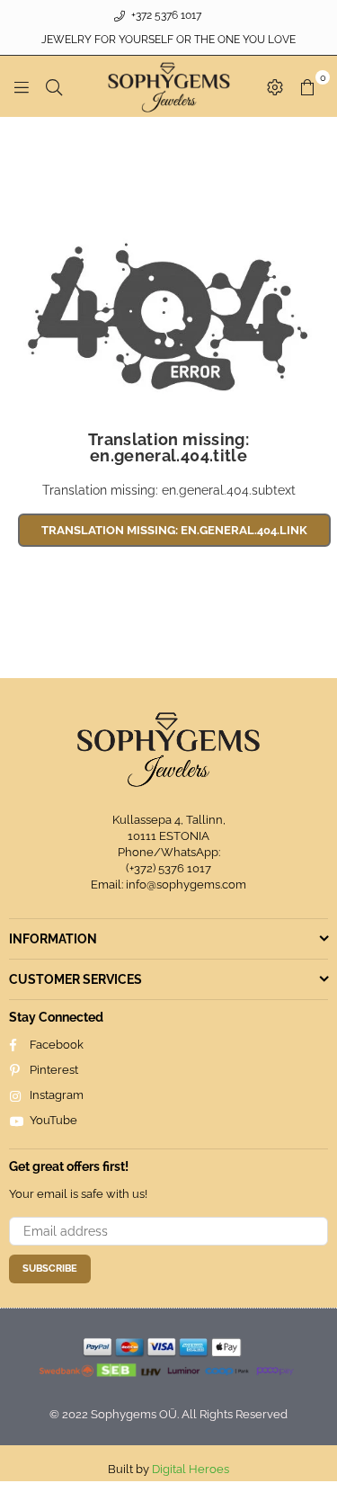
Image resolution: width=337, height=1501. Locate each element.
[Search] (54, 86)
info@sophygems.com (186, 884)
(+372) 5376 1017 (168, 868)
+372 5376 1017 (165, 15)
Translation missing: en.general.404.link (174, 530)
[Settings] (275, 86)
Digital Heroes (190, 1469)
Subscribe (49, 1268)
